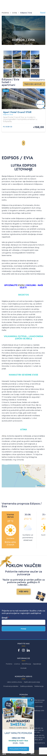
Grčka (14, 13)
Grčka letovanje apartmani (39, 701)
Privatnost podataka (10, 686)
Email (4, 618)
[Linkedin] (28, 650)
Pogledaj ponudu (18, 749)
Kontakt (23, 668)
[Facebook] (19, 650)
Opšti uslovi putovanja (32, 682)
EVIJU (21, 285)
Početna (5, 13)
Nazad (42, 12)
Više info (23, 591)
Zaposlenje (37, 664)
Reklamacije (39, 686)
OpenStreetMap (41, 485)
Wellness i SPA (39, 710)
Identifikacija (26, 664)
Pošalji (23, 629)
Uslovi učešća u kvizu (14, 682)
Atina (4, 436)
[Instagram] (23, 650)
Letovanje (39, 706)
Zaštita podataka (26, 686)
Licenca (17, 664)
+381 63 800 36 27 (36, 740)
